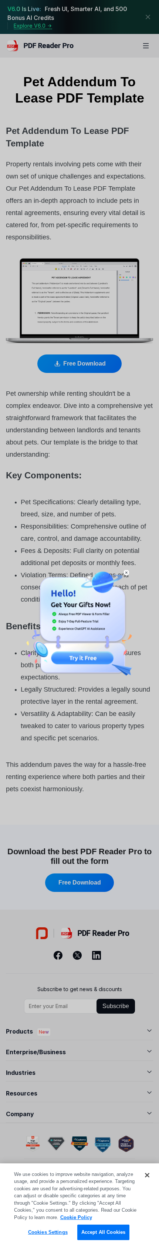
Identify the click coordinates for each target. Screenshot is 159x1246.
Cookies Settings (48, 1232)
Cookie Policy (76, 1217)
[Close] (147, 1175)
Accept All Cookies (103, 1232)
